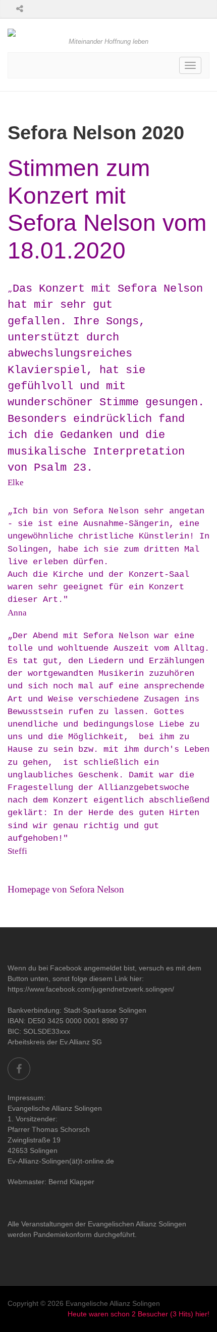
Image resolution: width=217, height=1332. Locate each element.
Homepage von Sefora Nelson (66, 889)
